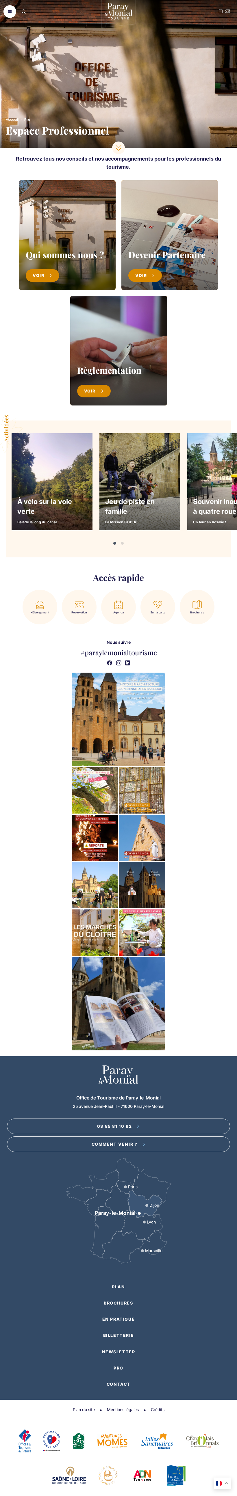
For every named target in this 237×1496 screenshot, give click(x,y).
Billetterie (118, 1335)
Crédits (157, 1409)
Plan (118, 1286)
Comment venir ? (115, 1144)
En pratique (118, 1319)
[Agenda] (221, 12)
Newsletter (118, 1351)
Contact (118, 1384)
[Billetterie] (227, 12)
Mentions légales (123, 1409)
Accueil (12, 119)
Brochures (118, 1302)
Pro (118, 1367)
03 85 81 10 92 (114, 1126)
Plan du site (84, 1409)
